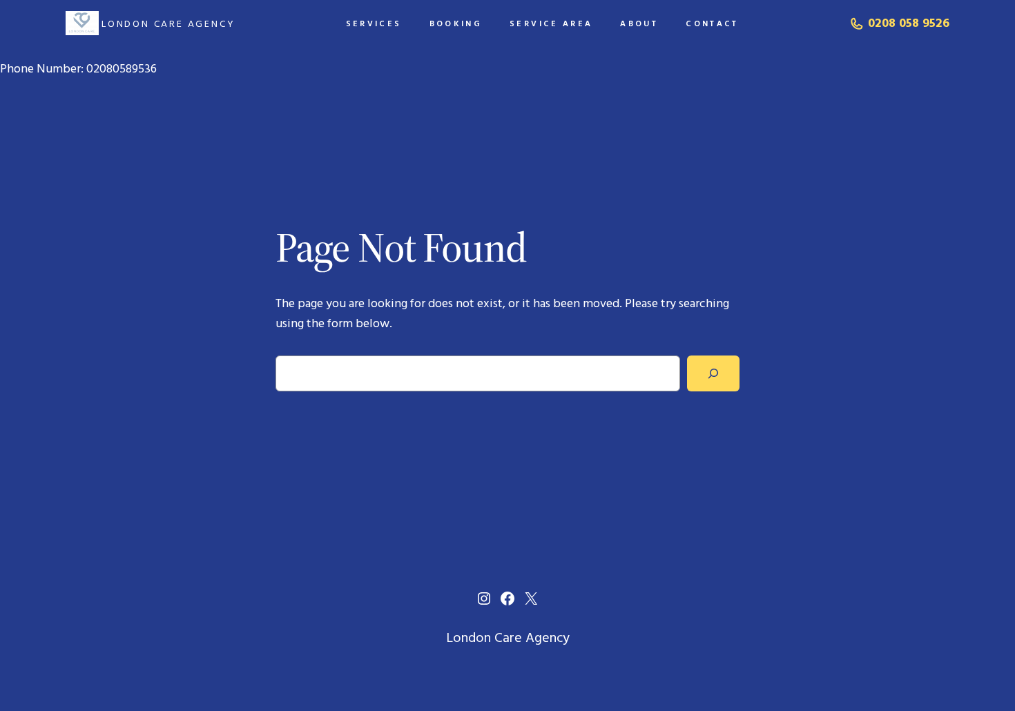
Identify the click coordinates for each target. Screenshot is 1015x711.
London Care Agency (168, 23)
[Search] (713, 373)
